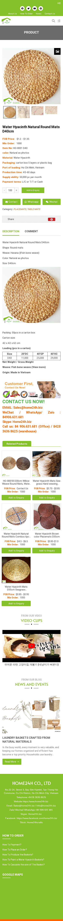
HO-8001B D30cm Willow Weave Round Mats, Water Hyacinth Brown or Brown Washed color (16, 482)
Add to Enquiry (32, 190)
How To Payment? (11, 844)
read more (10, 761)
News (38, 13)
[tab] (10, 231)
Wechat (53, 201)
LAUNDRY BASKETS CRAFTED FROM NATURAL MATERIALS (26, 739)
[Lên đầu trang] (56, 913)
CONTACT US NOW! (23, 401)
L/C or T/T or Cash (32, 181)
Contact (13, 201)
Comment (31, 231)
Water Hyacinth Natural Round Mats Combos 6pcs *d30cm (16, 535)
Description (10, 231)
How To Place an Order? (14, 849)
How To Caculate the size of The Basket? (23, 864)
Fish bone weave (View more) (28, 367)
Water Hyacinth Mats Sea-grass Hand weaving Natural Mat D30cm (47, 482)
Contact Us (50, 13)
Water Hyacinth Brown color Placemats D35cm (47, 535)
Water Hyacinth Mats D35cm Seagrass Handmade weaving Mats (16, 588)
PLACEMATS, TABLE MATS (26, 209)
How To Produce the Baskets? (17, 854)
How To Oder (26, 13)
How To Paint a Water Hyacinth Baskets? (23, 859)
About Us (12, 13)
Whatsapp (33, 201)
